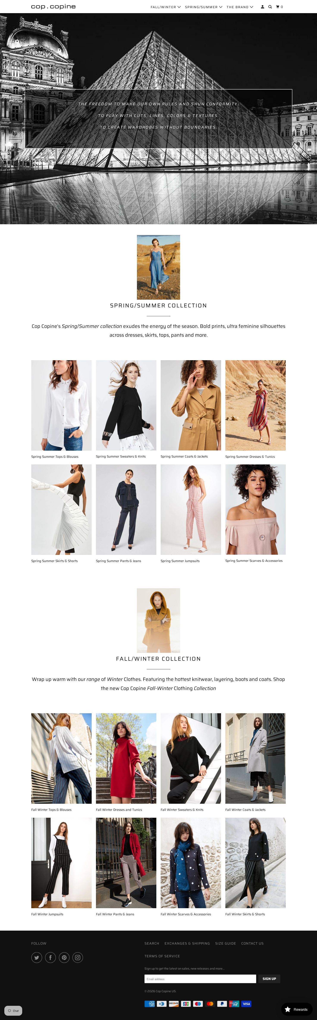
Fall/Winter (164, 7)
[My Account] (263, 7)
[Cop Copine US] (53, 6)
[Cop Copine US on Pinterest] (65, 957)
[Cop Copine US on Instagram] (78, 957)
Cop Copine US (166, 991)
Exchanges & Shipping (187, 943)
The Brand (238, 7)
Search (151, 943)
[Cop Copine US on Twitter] (37, 957)
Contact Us (252, 943)
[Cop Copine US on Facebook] (51, 957)
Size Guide (225, 943)
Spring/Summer (202, 7)
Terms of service (162, 956)
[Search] (271, 7)
